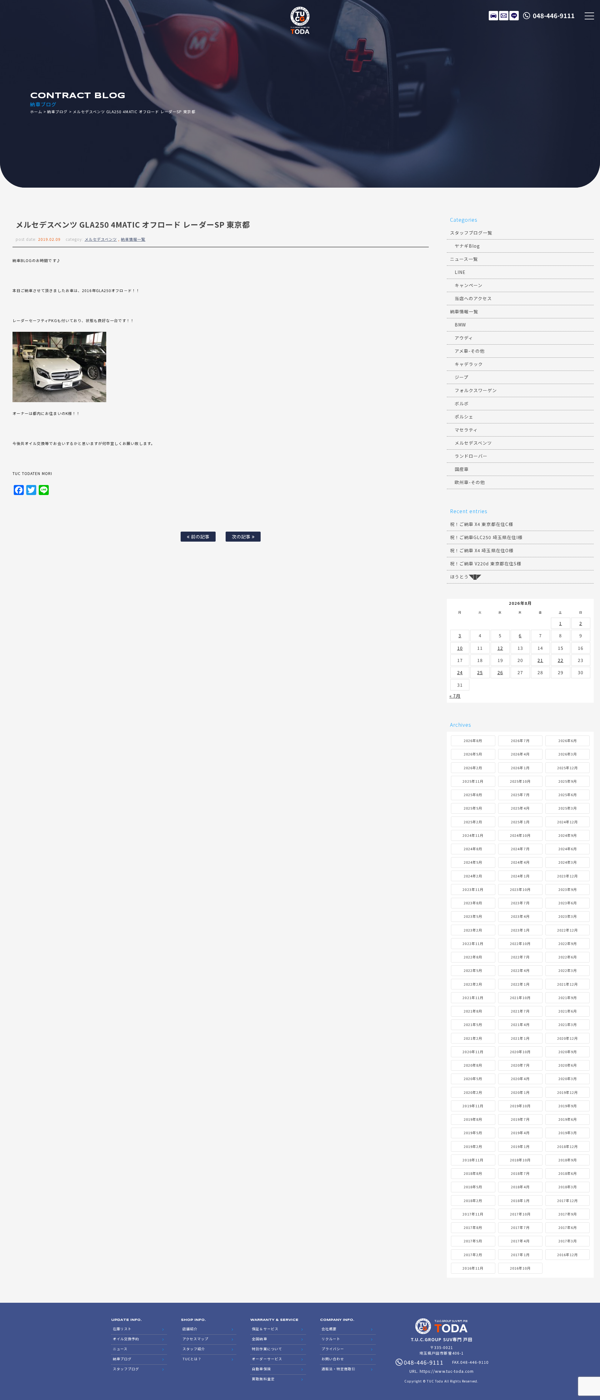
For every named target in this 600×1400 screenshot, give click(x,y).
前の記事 (200, 536)
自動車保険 (261, 1368)
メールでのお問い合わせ (503, 15)
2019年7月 (520, 1119)
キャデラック (469, 364)
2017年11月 (472, 1213)
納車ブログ (57, 111)
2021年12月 (567, 984)
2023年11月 (472, 889)
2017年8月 (473, 1227)
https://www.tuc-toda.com (447, 1371)
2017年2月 (473, 1254)
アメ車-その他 (470, 351)
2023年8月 (473, 902)
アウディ (464, 338)
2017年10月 (520, 1213)
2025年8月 (473, 794)
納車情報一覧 (133, 239)
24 (460, 672)
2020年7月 (520, 1065)
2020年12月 (567, 1038)
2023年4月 (520, 916)
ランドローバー (471, 456)
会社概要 (329, 1328)
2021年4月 (520, 1024)
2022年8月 (473, 956)
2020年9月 (567, 1051)
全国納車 (259, 1338)
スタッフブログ (126, 1368)
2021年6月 (567, 1010)
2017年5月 (473, 1240)
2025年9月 (567, 781)
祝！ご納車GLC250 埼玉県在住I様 (486, 537)
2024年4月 (520, 862)
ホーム (36, 111)
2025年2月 (473, 821)
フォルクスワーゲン (476, 390)
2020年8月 (473, 1065)
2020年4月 (520, 1078)
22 (560, 660)
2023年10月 (520, 889)
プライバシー (333, 1348)
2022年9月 (567, 943)
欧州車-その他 (470, 482)
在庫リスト (493, 15)
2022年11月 (472, 943)
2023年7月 (520, 902)
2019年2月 (473, 1146)
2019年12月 (567, 1092)
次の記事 (242, 536)
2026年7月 (520, 740)
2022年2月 (473, 984)
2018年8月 (473, 1173)
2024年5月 (473, 862)
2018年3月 (567, 1186)
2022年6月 (567, 956)
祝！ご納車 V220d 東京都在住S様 (485, 563)
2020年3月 (567, 1078)
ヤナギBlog (467, 246)
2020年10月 (520, 1051)
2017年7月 (520, 1227)
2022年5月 (473, 970)
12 (500, 648)
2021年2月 (473, 1038)
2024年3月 (567, 862)
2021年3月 (567, 1024)
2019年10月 (520, 1105)
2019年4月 (520, 1132)
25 (480, 672)
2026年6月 (567, 740)
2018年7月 (520, 1173)
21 (540, 660)
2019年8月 (473, 1119)
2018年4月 (520, 1186)
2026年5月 (473, 753)
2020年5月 (473, 1078)
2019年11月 (472, 1105)
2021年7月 (520, 1010)
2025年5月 (473, 808)
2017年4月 (520, 1240)
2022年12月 (567, 929)
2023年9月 (567, 889)
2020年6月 (567, 1065)
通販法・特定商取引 (338, 1368)
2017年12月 (567, 1200)
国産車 (462, 469)
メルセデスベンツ (101, 239)
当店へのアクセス (473, 298)
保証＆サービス (265, 1328)
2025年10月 (520, 781)
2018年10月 (520, 1159)
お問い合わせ (333, 1358)
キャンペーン (468, 285)
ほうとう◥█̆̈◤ (466, 577)
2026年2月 (473, 767)
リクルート (331, 1338)
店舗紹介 (190, 1328)
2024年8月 (473, 848)
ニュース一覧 (464, 259)
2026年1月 (520, 767)
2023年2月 (473, 929)
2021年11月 (472, 997)
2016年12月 (567, 1254)
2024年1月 (520, 875)
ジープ (461, 377)
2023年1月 (520, 929)
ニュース (120, 1348)
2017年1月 (520, 1254)
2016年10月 (520, 1268)
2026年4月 (520, 753)
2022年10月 (520, 943)
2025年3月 (567, 808)
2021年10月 (520, 997)
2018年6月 (567, 1173)
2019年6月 (567, 1119)
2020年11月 (472, 1051)
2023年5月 (473, 916)
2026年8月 (473, 740)
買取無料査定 (263, 1378)
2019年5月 (473, 1132)
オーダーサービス (267, 1358)
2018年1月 (520, 1200)
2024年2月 (473, 875)
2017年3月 (567, 1240)
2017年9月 (567, 1213)
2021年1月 (520, 1038)
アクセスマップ (195, 1338)
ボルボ (462, 403)
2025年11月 (472, 781)
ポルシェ (464, 416)
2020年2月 (473, 1092)
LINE (514, 15)
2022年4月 (520, 970)
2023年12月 (567, 875)
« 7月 (455, 696)
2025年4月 (520, 808)
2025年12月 (567, 767)
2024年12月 (567, 821)
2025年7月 (520, 794)
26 (500, 672)
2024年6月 (567, 848)
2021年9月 (567, 997)
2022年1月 (520, 984)
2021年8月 (473, 1010)
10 (460, 648)
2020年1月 (520, 1092)
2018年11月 (472, 1159)
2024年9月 (567, 835)
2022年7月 (520, 956)
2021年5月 (473, 1024)
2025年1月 (520, 821)
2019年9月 (567, 1105)
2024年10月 (520, 835)
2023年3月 (567, 916)
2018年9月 (567, 1159)
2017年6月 (567, 1227)
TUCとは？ (192, 1358)
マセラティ (466, 430)
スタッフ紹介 (193, 1348)
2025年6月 (567, 794)
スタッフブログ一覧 (471, 233)
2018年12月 (567, 1146)
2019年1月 (520, 1146)
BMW (460, 324)
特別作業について (267, 1348)
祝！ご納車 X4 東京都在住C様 (481, 524)
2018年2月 (473, 1200)
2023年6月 (567, 902)
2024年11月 (472, 835)
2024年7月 (520, 848)
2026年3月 (567, 753)
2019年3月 (567, 1132)
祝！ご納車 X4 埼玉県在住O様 (481, 550)
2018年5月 (473, 1186)
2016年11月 (472, 1268)
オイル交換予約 (126, 1338)
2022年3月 (567, 970)
